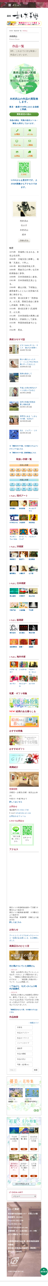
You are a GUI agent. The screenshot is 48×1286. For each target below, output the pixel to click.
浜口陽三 (22, 633)
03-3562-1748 (16, 1224)
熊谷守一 (22, 559)
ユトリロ (32, 683)
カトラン (13, 683)
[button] (16, 5)
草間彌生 (13, 508)
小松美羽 (22, 522)
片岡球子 (22, 596)
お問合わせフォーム (17, 816)
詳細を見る (24, 240)
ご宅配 (30, 156)
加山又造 (32, 596)
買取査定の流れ (24, 114)
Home (11, 30)
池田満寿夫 (13, 647)
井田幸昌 (32, 522)
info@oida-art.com (23, 813)
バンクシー (32, 537)
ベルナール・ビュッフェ (32, 672)
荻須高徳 (32, 559)
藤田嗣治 (13, 573)
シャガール (23, 669)
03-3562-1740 (23, 810)
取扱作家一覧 (17, 30)
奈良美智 (22, 508)
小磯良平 (22, 573)
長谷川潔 (32, 633)
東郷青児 (13, 559)
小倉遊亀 (22, 610)
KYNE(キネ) (14, 522)
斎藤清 (31, 647)
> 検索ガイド (34, 1023)
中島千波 (13, 610)
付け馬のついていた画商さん (22, 966)
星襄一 (21, 647)
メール (30, 134)
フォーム (17, 145)
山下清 (31, 573)
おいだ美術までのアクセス (18, 1234)
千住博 (31, 610)
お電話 (17, 134)
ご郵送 (30, 145)
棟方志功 (13, 633)
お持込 (17, 156)
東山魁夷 (13, 596)
